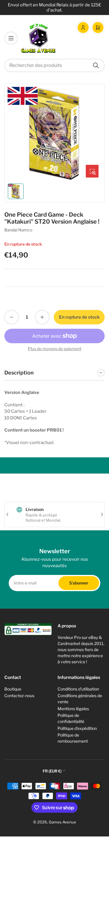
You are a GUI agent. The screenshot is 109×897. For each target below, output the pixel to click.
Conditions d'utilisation (78, 688)
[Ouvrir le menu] (11, 38)
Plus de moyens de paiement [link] (54, 348)
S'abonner (78, 582)
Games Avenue (62, 822)
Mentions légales (73, 708)
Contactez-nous (19, 695)
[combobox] (54, 65)
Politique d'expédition (77, 728)
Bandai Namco (18, 229)
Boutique (12, 688)
